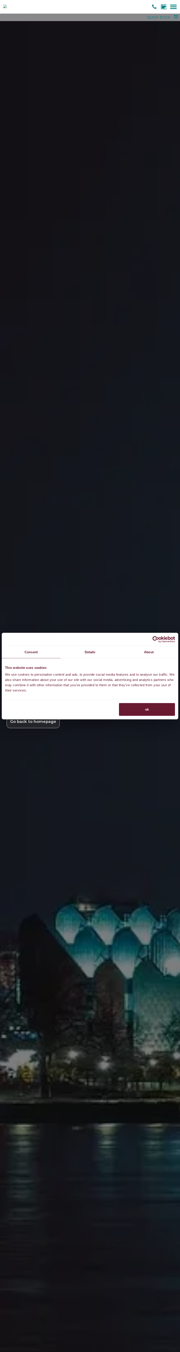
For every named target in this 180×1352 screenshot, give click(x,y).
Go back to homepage (33, 721)
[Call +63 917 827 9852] (155, 6)
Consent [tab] (31, 652)
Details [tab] (90, 652)
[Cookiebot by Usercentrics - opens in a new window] (156, 639)
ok (147, 709)
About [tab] (149, 652)
